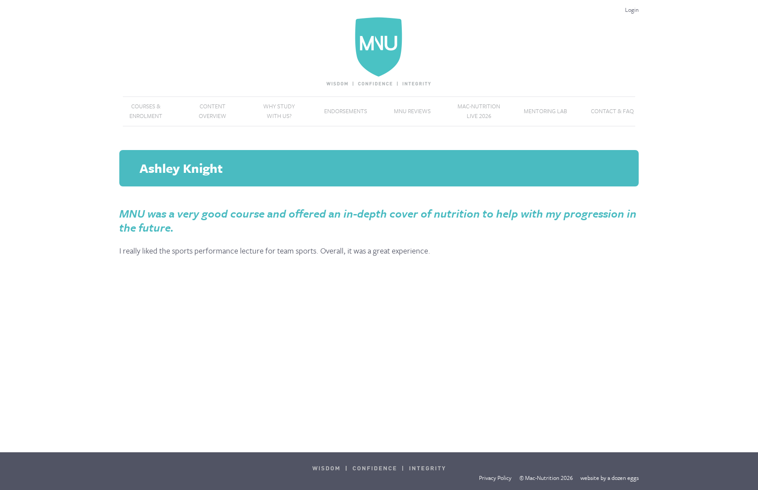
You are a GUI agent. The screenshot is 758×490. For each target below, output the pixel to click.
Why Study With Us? (279, 111)
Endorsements (345, 111)
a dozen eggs (623, 477)
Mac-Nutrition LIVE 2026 (479, 111)
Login (632, 9)
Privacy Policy (495, 477)
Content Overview (212, 111)
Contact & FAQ (612, 111)
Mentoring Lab (545, 111)
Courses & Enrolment (145, 111)
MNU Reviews (412, 111)
